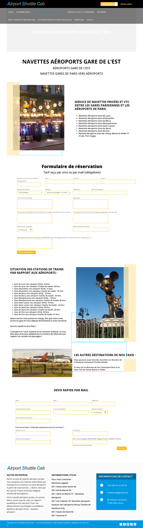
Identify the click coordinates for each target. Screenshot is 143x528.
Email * (103, 178)
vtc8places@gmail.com (117, 492)
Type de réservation (23, 189)
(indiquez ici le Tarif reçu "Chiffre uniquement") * (27, 180)
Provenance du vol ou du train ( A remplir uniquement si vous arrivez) (95, 212)
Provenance (76, 430)
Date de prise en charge (24, 226)
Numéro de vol (20, 430)
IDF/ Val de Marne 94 (61, 490)
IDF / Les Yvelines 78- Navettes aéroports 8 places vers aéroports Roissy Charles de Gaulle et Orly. (71, 505)
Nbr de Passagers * (98, 189)
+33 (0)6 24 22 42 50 (117, 485)
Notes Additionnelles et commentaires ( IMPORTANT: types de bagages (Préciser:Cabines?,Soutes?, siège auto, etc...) (54, 237)
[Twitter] (128, 524)
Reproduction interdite (61, 523)
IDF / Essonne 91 (59, 515)
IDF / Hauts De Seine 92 (62, 512)
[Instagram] (131, 524)
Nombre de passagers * (23, 439)
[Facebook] (124, 524)
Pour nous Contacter (61, 479)
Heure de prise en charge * (24, 418)
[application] (31, 12)
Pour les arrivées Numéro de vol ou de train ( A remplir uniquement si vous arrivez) (43, 212)
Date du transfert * (97, 409)
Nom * (47, 178)
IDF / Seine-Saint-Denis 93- (64, 486)
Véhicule (48, 189)
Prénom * (76, 178)
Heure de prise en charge (81, 226)
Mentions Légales (60, 483)
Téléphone (95, 400)
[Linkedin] (135, 524)
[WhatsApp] (121, 524)
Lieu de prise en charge (24, 198)
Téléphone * (77, 189)
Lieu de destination (60, 409)
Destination (76, 198)
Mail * (55, 400)
